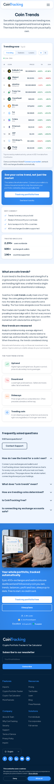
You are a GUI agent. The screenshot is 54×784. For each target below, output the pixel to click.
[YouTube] (22, 758)
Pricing (31, 687)
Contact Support (14, 446)
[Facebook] (5, 758)
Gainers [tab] (21, 53)
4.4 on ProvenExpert (28, 620)
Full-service (33, 725)
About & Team (8, 717)
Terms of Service (9, 734)
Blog (30, 700)
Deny (15, 778)
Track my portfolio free (27, 194)
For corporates (35, 721)
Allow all (39, 778)
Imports (6, 687)
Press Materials (34, 704)
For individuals (34, 717)
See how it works (27, 200)
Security (6, 725)
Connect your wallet (32, 162)
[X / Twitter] (10, 758)
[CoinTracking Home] (13, 5)
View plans (27, 607)
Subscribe (27, 666)
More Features (8, 700)
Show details (33, 773)
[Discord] (28, 758)
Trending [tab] (9, 53)
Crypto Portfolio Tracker (13, 691)
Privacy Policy (8, 738)
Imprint (5, 743)
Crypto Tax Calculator (11, 695)
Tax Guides (33, 691)
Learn (31, 695)
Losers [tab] (31, 53)
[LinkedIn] (16, 758)
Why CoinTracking (10, 721)
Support (6, 730)
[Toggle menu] (48, 5)
